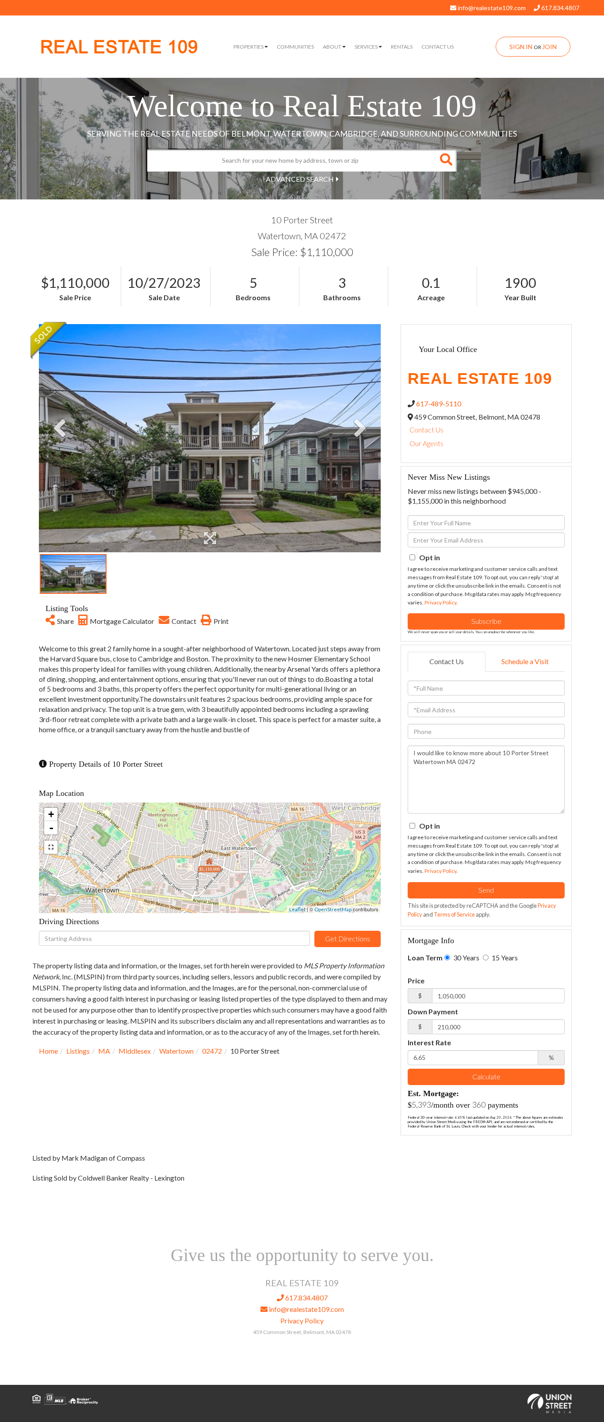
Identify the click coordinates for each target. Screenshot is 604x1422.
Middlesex (135, 1051)
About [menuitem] (332, 46)
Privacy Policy (440, 602)
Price (416, 980)
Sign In (520, 46)
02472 (212, 1051)
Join (549, 46)
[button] (446, 160)
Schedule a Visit (525, 661)
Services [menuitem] (366, 46)
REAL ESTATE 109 (119, 47)
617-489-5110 (438, 403)
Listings (78, 1051)
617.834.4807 (559, 7)
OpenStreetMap (333, 909)
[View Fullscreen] (50, 847)
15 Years (504, 957)
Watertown (176, 1051)
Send (486, 890)
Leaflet (297, 909)
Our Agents (426, 443)
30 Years (465, 957)
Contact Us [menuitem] (437, 46)
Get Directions (347, 938)
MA (104, 1051)
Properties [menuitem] (248, 46)
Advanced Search (300, 179)
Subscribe (486, 621)
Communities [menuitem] (295, 46)
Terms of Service (454, 914)
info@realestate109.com (491, 7)
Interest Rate (429, 1042)
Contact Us (426, 429)
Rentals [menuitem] (402, 46)
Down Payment (433, 1011)
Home (48, 1051)
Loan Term (425, 957)
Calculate (486, 1076)
